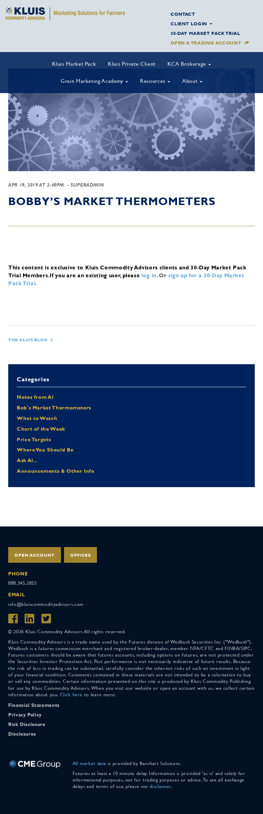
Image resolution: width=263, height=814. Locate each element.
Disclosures (22, 734)
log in (148, 275)
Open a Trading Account (206, 43)
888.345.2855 (22, 583)
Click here (71, 694)
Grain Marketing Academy (93, 81)
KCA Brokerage (187, 64)
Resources (153, 81)
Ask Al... (27, 460)
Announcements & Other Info (56, 471)
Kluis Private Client (131, 64)
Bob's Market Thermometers (54, 407)
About (190, 81)
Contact (183, 14)
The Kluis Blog (28, 340)
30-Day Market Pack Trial (205, 33)
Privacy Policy (25, 714)
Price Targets (34, 439)
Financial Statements (34, 705)
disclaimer (160, 786)
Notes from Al (35, 397)
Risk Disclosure (27, 724)
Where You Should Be (45, 450)
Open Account (34, 555)
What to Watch (37, 418)
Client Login (190, 24)
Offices (80, 555)
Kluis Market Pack (74, 64)
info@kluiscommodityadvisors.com (46, 604)
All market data (90, 763)
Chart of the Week (41, 429)
